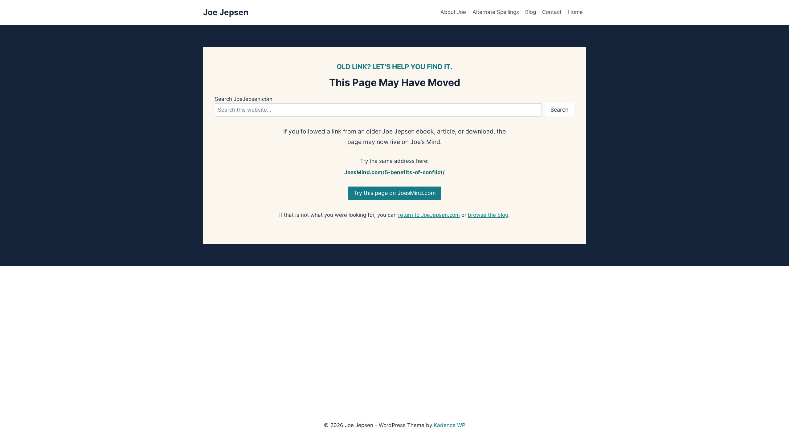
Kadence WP (449, 425)
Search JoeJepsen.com (243, 99)
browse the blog (488, 215)
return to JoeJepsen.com (429, 215)
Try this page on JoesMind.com (395, 193)
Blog (530, 12)
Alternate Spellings (495, 12)
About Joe (453, 12)
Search (559, 109)
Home (575, 12)
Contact (552, 12)
